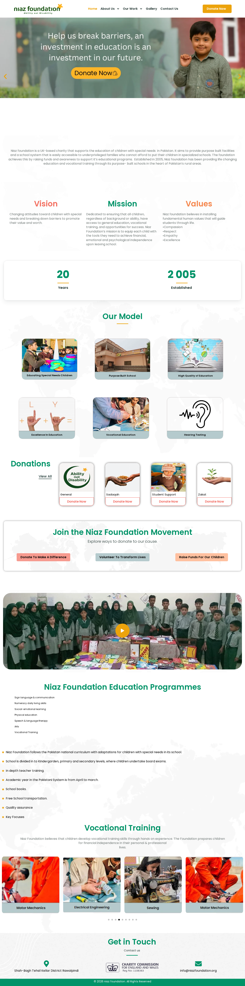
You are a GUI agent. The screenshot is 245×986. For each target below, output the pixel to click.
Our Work (130, 8)
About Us (107, 8)
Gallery (151, 8)
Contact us (169, 8)
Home (92, 8)
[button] (5, 76)
